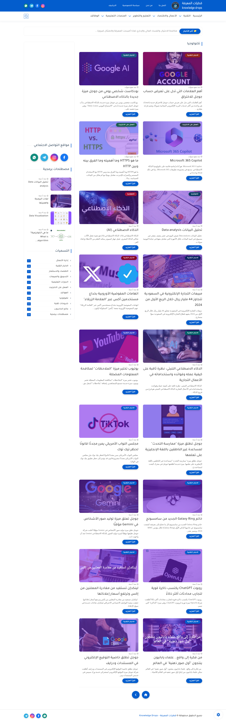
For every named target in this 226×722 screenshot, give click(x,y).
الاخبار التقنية (48, 266)
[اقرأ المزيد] (194, 114)
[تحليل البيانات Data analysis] (61, 184)
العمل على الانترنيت (48, 287)
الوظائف (94, 16)
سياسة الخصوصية (131, 6)
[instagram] (43, 6)
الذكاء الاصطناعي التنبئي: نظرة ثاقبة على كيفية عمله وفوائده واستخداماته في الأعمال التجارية (172, 374)
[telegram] (32, 6)
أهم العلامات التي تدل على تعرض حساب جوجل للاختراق (172, 94)
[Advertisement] (49, 91)
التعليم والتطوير (142, 16)
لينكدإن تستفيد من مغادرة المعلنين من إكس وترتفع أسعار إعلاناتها (109, 591)
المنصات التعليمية (116, 16)
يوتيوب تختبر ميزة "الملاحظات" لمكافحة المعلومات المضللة (109, 371)
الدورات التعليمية (48, 282)
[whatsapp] (26, 6)
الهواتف (48, 293)
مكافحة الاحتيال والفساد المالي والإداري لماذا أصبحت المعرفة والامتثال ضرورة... (136, 31)
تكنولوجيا (48, 298)
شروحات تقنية (48, 303)
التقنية (187, 16)
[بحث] (26, 16)
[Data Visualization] (61, 218)
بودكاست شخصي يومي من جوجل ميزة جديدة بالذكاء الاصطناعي (110, 94)
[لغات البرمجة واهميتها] (61, 201)
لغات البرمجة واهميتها (41, 201)
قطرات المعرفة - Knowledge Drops (157, 716)
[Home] (146, 695)
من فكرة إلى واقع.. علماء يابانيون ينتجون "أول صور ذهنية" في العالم (177, 660)
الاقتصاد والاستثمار (48, 271)
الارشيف (112, 6)
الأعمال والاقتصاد (167, 16)
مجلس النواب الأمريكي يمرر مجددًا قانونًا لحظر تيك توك (109, 446)
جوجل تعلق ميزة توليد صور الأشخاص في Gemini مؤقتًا (111, 522)
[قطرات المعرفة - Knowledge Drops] (186, 5)
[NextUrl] (136, 695)
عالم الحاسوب (48, 309)
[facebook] (37, 6)
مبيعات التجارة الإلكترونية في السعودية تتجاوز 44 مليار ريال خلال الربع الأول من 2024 (173, 299)
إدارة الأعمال (48, 260)
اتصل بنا (162, 6)
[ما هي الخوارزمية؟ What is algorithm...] (61, 234)
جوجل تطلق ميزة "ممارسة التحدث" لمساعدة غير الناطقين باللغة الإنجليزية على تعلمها (173, 449)
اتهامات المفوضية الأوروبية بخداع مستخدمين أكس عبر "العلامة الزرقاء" (111, 296)
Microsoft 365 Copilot (186, 161)
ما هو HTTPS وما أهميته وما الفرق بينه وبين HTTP (110, 163)
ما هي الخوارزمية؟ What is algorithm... (39, 237)
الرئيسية (197, 16)
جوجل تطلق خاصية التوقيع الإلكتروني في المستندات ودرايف (111, 660)
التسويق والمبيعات (48, 277)
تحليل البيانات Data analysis (182, 230)
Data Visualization (38, 216)
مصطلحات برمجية (48, 314)
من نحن (149, 6)
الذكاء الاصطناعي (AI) (122, 230)
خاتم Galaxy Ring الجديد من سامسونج (174, 519)
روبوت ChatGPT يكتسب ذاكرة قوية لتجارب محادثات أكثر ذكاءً (176, 591)
